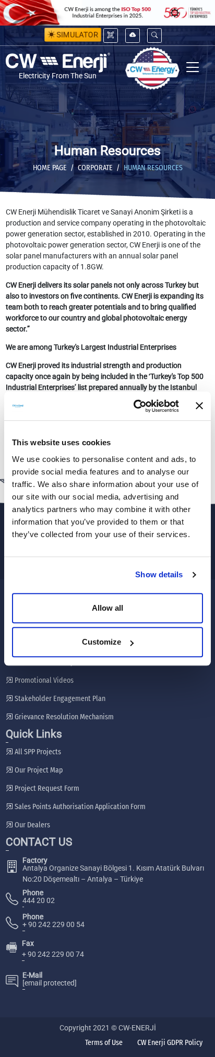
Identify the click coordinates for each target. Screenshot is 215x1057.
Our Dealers (31, 825)
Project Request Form (46, 788)
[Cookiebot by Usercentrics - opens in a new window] (135, 406)
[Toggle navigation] (193, 68)
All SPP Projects (37, 751)
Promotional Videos (43, 680)
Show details (159, 574)
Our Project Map (38, 770)
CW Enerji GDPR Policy (169, 1042)
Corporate (95, 167)
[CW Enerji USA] (152, 68)
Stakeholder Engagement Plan (59, 698)
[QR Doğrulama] (110, 35)
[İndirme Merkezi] (132, 35)
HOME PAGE (50, 167)
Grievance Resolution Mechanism (63, 716)
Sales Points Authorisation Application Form (79, 806)
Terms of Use (104, 1042)
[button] (154, 35)
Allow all (107, 607)
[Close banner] (199, 406)
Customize (101, 641)
